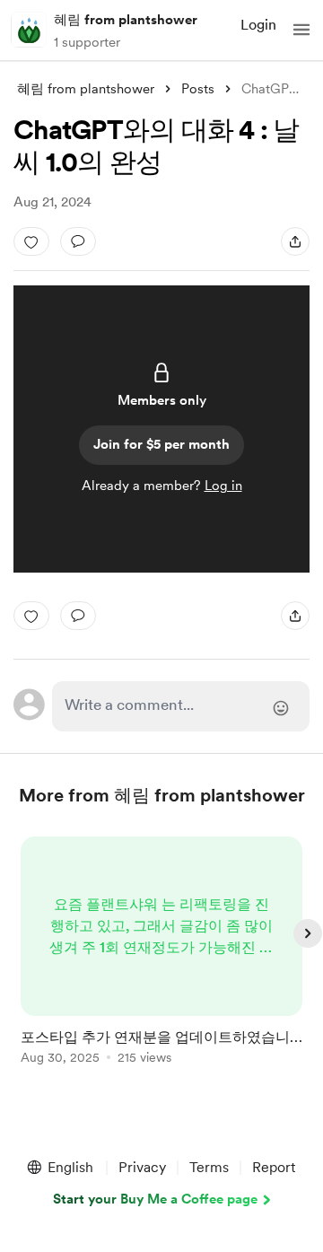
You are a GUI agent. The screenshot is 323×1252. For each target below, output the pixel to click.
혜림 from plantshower (125, 20)
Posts (197, 89)
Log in (223, 485)
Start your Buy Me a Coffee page (155, 1199)
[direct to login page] (181, 706)
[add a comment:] (78, 241)
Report (273, 1167)
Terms (209, 1167)
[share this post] (295, 241)
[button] (301, 29)
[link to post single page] (161, 953)
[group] (161, 960)
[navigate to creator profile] (29, 30)
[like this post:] (31, 241)
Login (258, 24)
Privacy (142, 1167)
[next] (307, 933)
